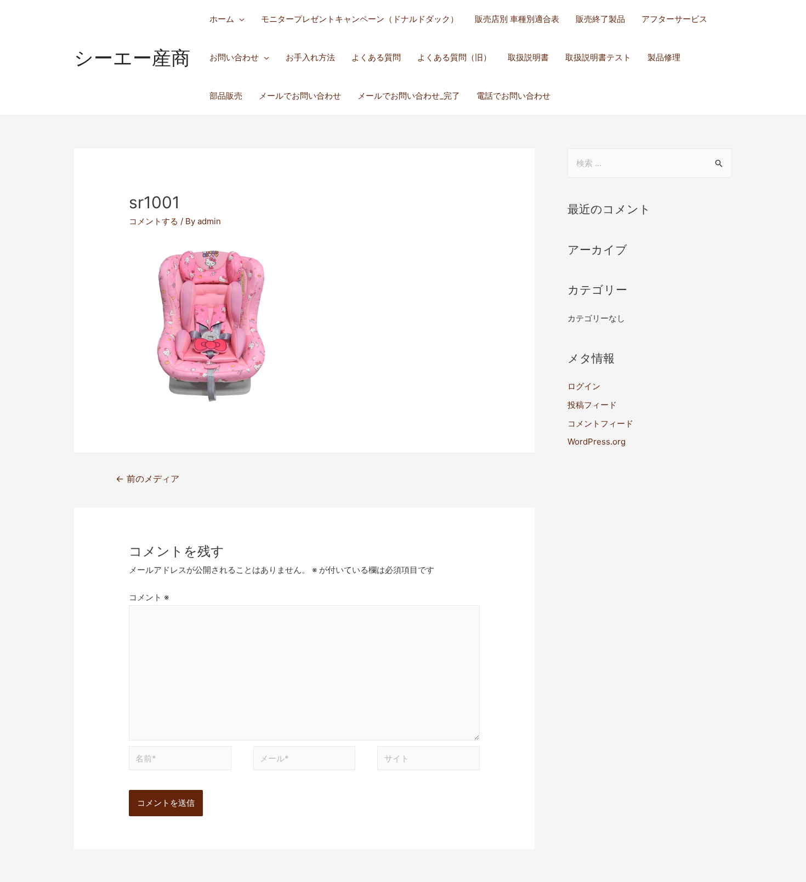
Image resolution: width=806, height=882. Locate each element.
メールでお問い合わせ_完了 (408, 95)
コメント (149, 597)
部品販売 (225, 95)
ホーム (221, 19)
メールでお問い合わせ (300, 95)
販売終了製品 (600, 19)
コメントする (153, 221)
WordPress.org (596, 441)
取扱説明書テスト (598, 57)
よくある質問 (376, 57)
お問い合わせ (234, 57)
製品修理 (664, 57)
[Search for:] (649, 163)
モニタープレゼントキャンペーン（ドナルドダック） (359, 19)
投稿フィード (592, 405)
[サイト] (428, 760)
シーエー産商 (132, 57)
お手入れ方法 (310, 57)
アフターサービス (674, 19)
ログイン (583, 386)
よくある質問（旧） (454, 57)
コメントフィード (600, 423)
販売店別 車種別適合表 (517, 19)
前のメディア (147, 479)
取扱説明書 (528, 57)
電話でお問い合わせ (513, 95)
